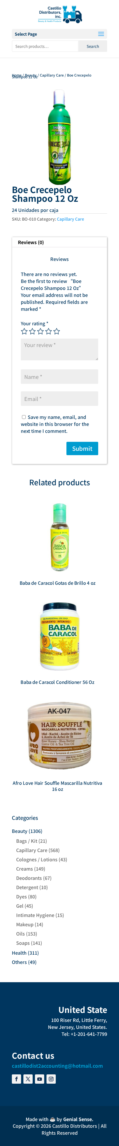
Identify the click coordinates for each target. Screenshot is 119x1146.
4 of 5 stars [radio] (48, 331)
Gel (19, 905)
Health (19, 952)
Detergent (27, 887)
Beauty (31, 74)
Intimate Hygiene (35, 914)
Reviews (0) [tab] (31, 242)
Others (19, 961)
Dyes (21, 896)
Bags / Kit (26, 840)
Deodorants (29, 877)
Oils (20, 933)
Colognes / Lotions (36, 859)
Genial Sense (77, 1119)
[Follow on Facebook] (16, 1079)
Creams (24, 868)
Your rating (35, 323)
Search (93, 46)
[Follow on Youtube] (39, 1079)
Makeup (25, 924)
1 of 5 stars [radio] (24, 331)
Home (17, 74)
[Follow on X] (28, 1079)
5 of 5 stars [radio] (56, 331)
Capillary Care (52, 74)
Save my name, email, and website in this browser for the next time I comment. (55, 423)
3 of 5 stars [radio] (40, 331)
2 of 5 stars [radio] (32, 331)
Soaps (23, 942)
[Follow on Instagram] (51, 1079)
